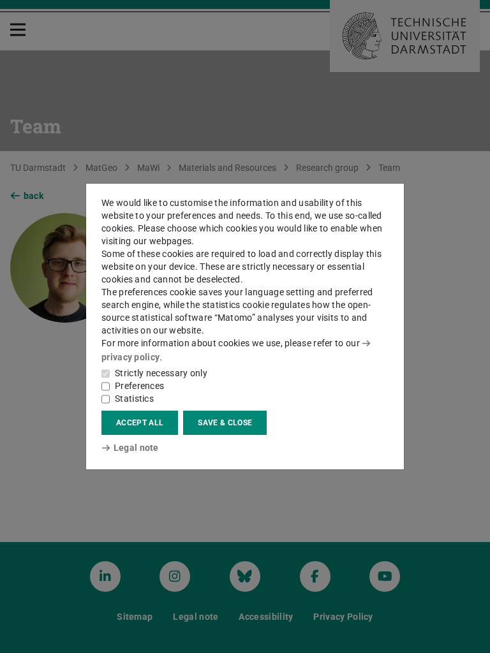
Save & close (225, 422)
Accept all (139, 422)
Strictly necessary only (161, 373)
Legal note (136, 448)
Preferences (139, 386)
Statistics (134, 398)
